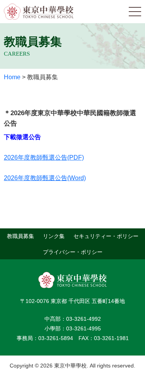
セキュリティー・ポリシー (105, 236)
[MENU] (135, 11)
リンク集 (54, 236)
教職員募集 (20, 236)
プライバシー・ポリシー (72, 251)
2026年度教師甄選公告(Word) (45, 178)
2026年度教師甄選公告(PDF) (44, 157)
